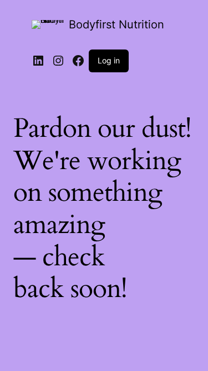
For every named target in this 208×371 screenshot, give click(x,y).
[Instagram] (58, 60)
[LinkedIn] (38, 60)
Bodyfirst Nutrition (116, 24)
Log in (109, 60)
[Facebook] (78, 60)
